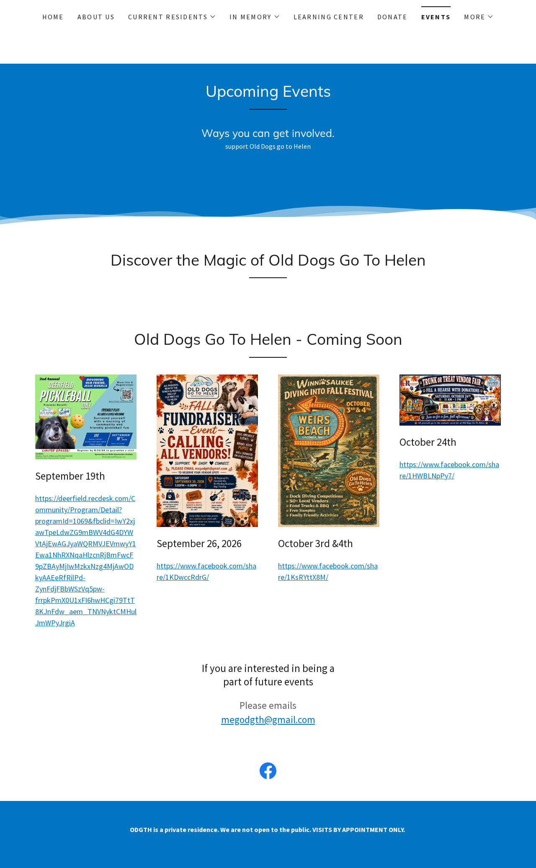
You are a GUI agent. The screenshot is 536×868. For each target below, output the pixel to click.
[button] (172, 17)
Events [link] (436, 17)
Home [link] (53, 17)
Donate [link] (392, 17)
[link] (268, 772)
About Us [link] (96, 17)
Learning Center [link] (329, 17)
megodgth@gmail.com (268, 719)
